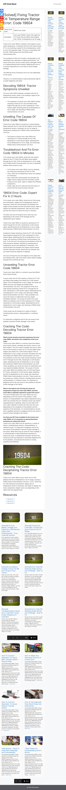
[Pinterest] (1, 17)
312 (26, 638)
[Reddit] (1, 21)
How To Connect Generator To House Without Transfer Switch (9, 705)
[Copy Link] (1, 24)
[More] (1, 28)
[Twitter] (1, 14)
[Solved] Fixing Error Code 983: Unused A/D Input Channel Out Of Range (33, 528)
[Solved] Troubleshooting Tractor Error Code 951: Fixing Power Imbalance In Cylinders (11, 613)
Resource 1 (10, 499)
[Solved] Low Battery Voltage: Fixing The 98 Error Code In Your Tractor (10, 570)
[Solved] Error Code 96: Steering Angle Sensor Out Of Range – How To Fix (34, 570)
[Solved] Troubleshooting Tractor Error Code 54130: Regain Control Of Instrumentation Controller (61, 71)
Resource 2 (11, 501)
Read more (12, 684)
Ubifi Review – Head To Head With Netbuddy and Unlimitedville (10, 750)
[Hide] (0, 31)
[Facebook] (1, 10)
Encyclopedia (57, 4)
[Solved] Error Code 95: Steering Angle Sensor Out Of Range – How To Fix (34, 612)
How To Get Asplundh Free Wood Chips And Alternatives (33, 704)
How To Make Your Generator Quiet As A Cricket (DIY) (33, 658)
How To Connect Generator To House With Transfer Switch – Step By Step (10, 658)
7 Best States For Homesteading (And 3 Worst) (33, 750)
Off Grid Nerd (9, 4)
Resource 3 (11, 503)
